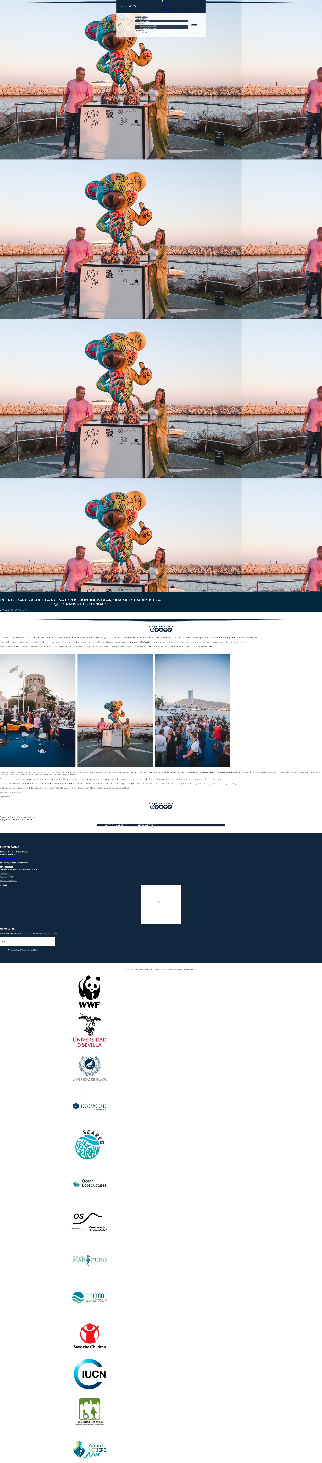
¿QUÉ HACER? (140, 19)
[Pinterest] (165, 630)
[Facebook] (152, 630)
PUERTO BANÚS (141, 17)
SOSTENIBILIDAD (141, 33)
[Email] (161, 630)
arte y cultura (14, 819)
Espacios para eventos (148, 26)
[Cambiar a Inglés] (165, 1)
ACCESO (194, 25)
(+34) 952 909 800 (8, 858)
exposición (27, 819)
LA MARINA (139, 30)
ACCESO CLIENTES (8, 880)
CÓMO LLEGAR (6, 877)
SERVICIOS (139, 24)
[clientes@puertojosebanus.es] (130, 6)
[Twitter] (156, 630)
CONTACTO (5, 873)
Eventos (13, 610)
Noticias (23, 610)
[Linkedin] (170, 630)
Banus (3, 610)
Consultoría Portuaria (148, 28)
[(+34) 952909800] (135, 6)
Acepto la (23, 950)
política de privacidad (27, 950)
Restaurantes (145, 21)
